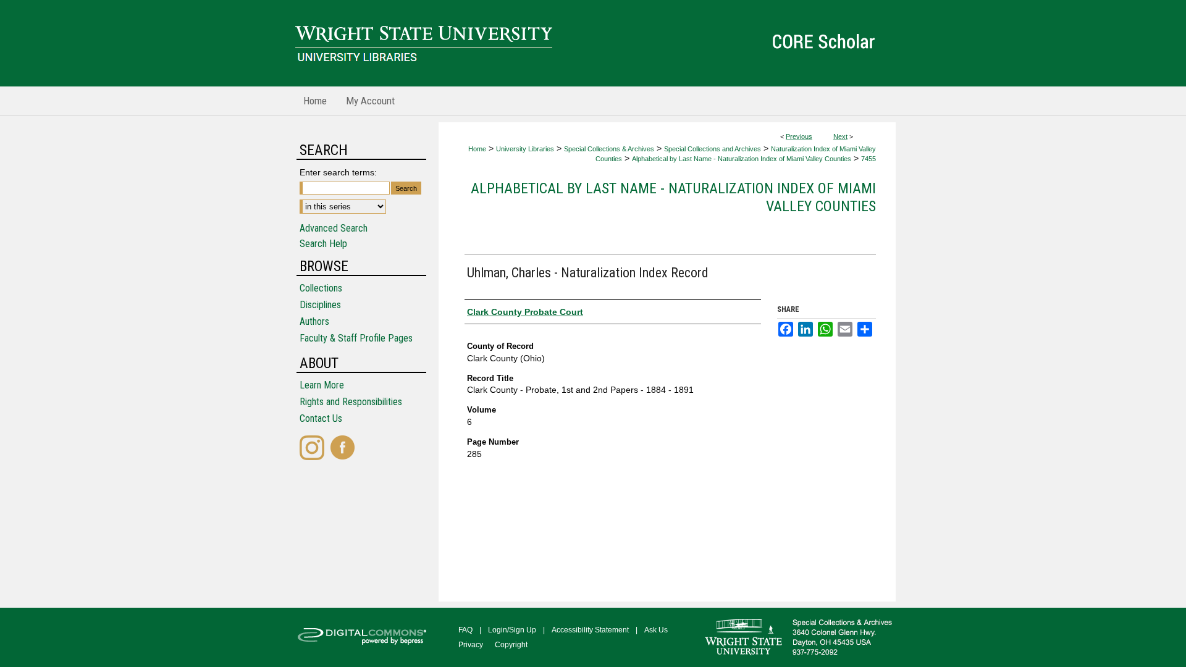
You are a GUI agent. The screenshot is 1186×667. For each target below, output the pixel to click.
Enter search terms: (338, 172)
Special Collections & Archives (609, 149)
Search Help (323, 244)
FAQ (465, 630)
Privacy (470, 644)
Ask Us (656, 630)
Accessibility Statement (590, 630)
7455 (868, 158)
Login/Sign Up (512, 630)
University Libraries (525, 149)
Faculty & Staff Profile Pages (356, 338)
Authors (314, 321)
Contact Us (321, 418)
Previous (799, 136)
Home (477, 149)
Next (840, 136)
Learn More (322, 385)
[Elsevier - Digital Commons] (364, 637)
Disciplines (320, 305)
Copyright (511, 644)
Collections (321, 288)
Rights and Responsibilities (351, 402)
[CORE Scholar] (593, 43)
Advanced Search (334, 228)
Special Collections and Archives (712, 149)
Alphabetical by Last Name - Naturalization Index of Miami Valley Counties (741, 158)
